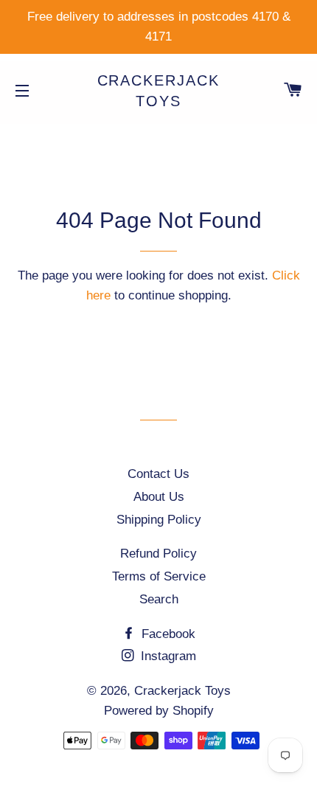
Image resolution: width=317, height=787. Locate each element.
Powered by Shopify (159, 711)
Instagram (166, 656)
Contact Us (158, 474)
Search (158, 599)
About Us (158, 497)
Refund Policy (158, 554)
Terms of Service (159, 576)
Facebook (166, 634)
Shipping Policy (158, 520)
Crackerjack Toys (158, 90)
